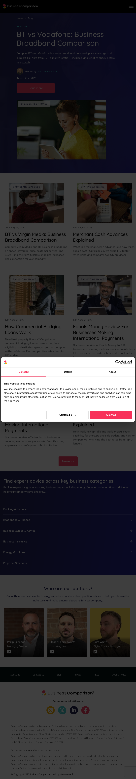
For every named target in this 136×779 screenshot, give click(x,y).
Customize (65, 414)
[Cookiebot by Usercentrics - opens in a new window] (117, 362)
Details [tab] (68, 371)
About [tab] (112, 371)
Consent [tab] (24, 371)
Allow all (111, 414)
